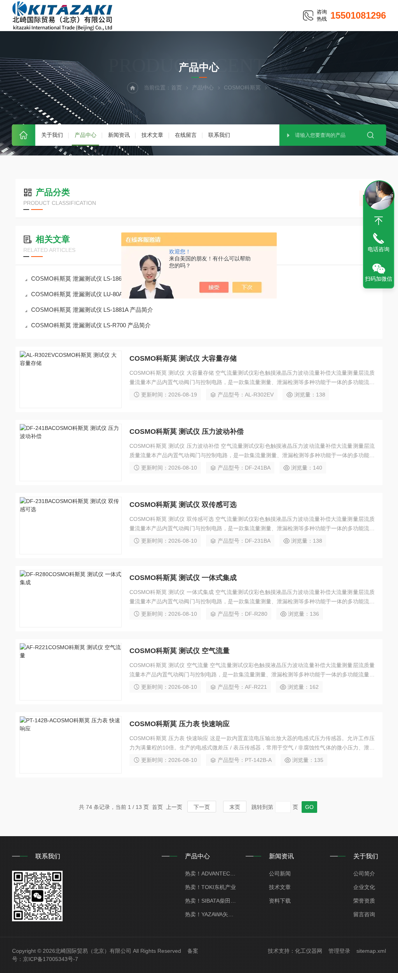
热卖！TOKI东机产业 (210, 887)
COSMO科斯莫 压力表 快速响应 (179, 724)
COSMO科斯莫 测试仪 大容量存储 (183, 358)
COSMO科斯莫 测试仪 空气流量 (179, 651)
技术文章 (152, 135)
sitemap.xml (371, 951)
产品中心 (85, 135)
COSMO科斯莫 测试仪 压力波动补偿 (186, 431)
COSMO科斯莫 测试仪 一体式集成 (183, 578)
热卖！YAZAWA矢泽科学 (211, 914)
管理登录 (339, 951)
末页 (234, 807)
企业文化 (364, 887)
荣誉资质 (364, 901)
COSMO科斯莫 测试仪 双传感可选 (183, 504)
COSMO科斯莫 (242, 87)
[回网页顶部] (378, 221)
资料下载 (280, 901)
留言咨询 (364, 914)
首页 (23, 135)
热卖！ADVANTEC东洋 (211, 873)
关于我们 (52, 135)
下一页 (202, 807)
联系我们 (219, 135)
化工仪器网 (308, 951)
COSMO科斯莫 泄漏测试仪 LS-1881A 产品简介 (92, 309)
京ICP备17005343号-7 (50, 959)
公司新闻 (280, 873)
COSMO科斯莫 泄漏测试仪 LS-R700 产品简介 (91, 325)
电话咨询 (378, 249)
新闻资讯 (119, 135)
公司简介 (364, 873)
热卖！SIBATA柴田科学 (211, 901)
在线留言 (186, 135)
